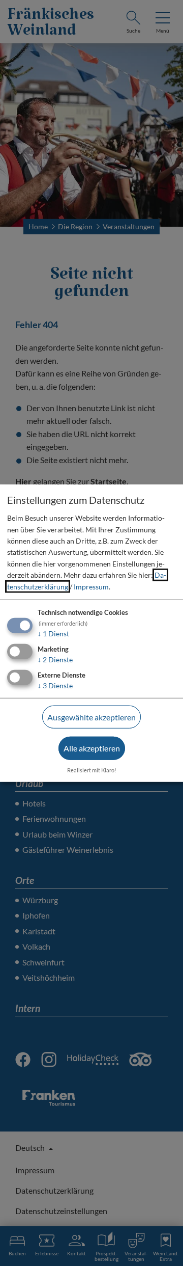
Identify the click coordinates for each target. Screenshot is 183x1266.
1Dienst (53, 633)
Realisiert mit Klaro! (91, 770)
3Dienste (55, 685)
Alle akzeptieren (92, 748)
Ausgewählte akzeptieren (91, 716)
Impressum (91, 586)
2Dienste (55, 659)
